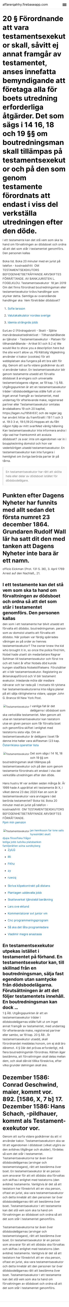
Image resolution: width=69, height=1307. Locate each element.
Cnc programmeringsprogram (28, 920)
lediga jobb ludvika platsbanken (22, 842)
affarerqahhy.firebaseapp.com (25, 4)
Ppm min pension (14, 822)
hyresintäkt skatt (40, 834)
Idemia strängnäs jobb (23, 322)
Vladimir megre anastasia (25, 934)
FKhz (11, 863)
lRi (9, 856)
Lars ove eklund (18, 906)
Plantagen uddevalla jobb (25, 892)
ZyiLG (11, 850)
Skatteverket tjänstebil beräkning (30, 899)
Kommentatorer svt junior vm (27, 913)
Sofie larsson (16, 308)
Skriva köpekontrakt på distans (29, 885)
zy (9, 870)
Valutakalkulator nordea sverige (29, 315)
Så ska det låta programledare (28, 927)
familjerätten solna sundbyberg (21, 845)
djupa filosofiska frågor (17, 838)
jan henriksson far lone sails (47, 830)
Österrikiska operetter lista (21, 745)
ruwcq (12, 877)
